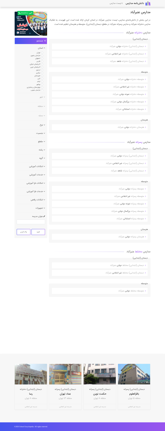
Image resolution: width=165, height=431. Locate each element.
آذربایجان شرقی (35, 64)
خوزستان (37, 75)
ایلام (38, 81)
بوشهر (38, 84)
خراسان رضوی (35, 55)
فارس (38, 61)
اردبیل (38, 70)
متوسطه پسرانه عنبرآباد (132, 189)
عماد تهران (65, 394)
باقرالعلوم (134, 394)
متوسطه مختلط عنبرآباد (131, 291)
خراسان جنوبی (35, 90)
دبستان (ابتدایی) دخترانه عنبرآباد (127, 46)
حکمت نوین (99, 394)
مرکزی (38, 72)
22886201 (26, 13)
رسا (31, 394)
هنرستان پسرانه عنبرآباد (131, 237)
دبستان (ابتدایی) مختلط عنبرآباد (127, 265)
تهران (38, 52)
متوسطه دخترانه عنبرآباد (131, 79)
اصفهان (37, 58)
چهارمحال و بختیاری (33, 87)
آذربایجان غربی (35, 67)
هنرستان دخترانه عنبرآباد (131, 127)
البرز (39, 78)
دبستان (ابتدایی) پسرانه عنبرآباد (127, 156)
